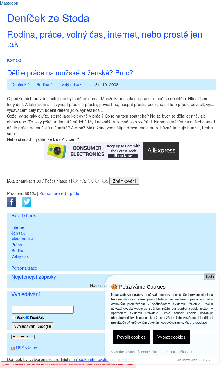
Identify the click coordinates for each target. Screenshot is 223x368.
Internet (18, 227)
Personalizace (24, 268)
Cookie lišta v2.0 (180, 352)
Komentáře (49, 193)
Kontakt (14, 60)
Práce (16, 244)
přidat (75, 193)
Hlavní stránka (24, 215)
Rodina (17, 250)
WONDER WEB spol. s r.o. (194, 360)
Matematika (22, 239)
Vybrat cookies (171, 337)
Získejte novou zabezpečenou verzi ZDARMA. (109, 364)
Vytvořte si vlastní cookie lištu (134, 352)
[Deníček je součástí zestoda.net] (23, 336)
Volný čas (20, 256)
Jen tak (18, 233)
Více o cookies (196, 323)
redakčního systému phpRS (101, 359)
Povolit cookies (131, 337)
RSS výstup (26, 348)
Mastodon (9, 3)
